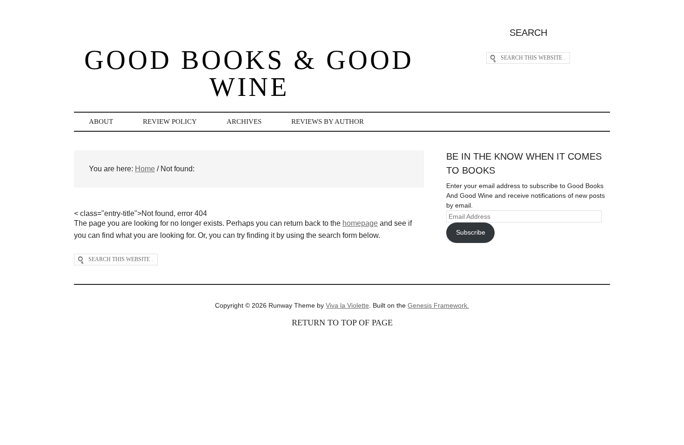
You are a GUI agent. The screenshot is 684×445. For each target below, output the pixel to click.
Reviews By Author (327, 121)
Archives (244, 121)
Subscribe (470, 232)
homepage (360, 223)
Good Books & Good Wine (249, 73)
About (101, 121)
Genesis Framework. (438, 305)
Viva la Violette (347, 305)
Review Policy (170, 121)
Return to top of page (342, 322)
